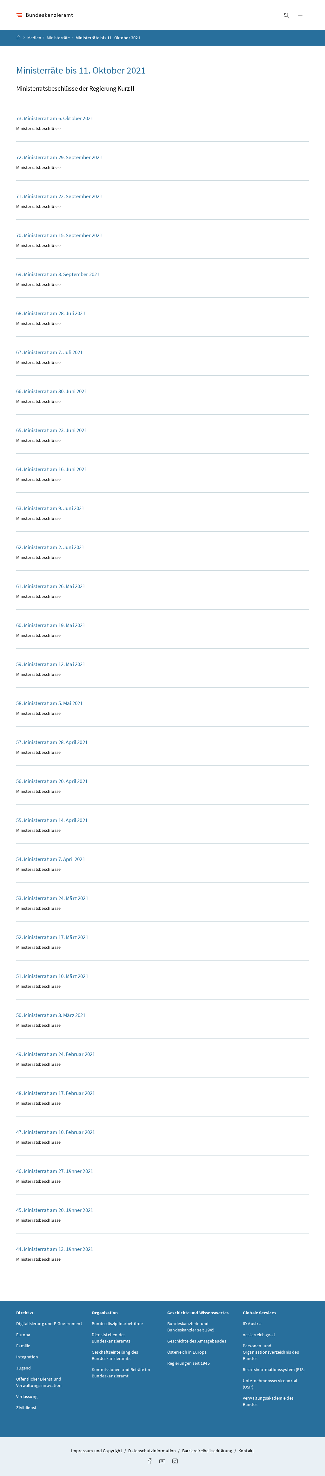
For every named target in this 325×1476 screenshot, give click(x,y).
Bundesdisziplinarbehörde (117, 1323)
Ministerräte (58, 38)
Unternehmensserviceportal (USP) (270, 1384)
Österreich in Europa (187, 1352)
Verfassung (26, 1396)
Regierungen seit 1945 (188, 1363)
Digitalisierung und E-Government (49, 1323)
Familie (23, 1346)
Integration (27, 1357)
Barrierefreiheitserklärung (207, 1450)
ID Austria (252, 1323)
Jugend (23, 1368)
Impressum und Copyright (97, 1450)
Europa (23, 1334)
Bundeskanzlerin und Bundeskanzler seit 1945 (190, 1327)
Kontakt (246, 1450)
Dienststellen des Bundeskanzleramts (111, 1338)
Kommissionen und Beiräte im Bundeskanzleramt (121, 1373)
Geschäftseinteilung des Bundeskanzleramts (115, 1355)
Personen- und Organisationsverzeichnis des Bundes (271, 1352)
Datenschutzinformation (152, 1450)
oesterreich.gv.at (259, 1334)
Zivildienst (26, 1407)
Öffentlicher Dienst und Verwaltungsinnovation (39, 1382)
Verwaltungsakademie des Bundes (268, 1401)
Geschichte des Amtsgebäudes (196, 1341)
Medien (34, 38)
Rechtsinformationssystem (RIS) (274, 1369)
